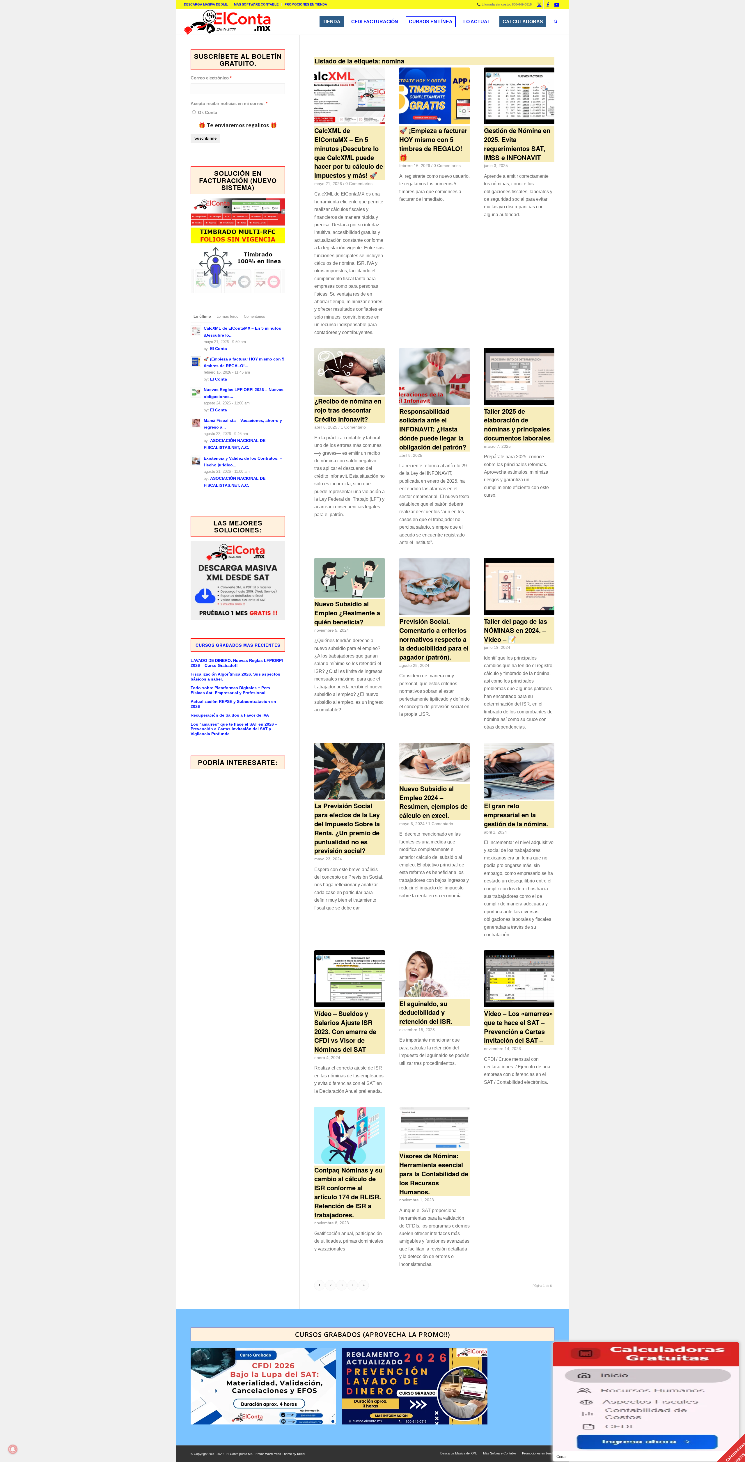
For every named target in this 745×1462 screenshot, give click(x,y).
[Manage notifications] (12, 1449)
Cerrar (561, 1456)
